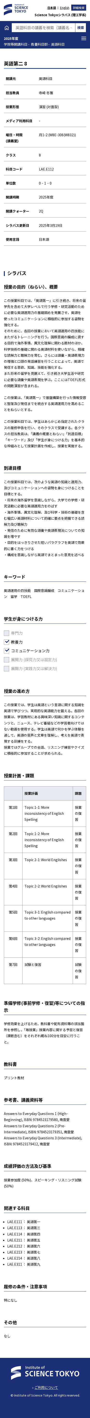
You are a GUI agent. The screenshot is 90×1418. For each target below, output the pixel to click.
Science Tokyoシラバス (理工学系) (60, 15)
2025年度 (11, 38)
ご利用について (46, 1387)
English (64, 8)
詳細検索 (78, 8)
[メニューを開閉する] (83, 38)
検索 (80, 27)
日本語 (51, 8)
